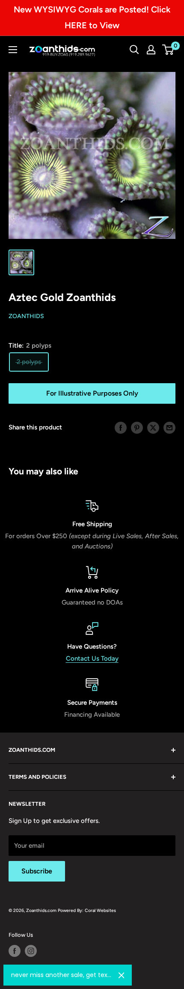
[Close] (122, 975)
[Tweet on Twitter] (153, 427)
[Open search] (134, 49)
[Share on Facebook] (121, 427)
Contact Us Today (92, 658)
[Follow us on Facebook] (15, 951)
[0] (168, 50)
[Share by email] (169, 427)
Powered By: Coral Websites (87, 910)
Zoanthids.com (41, 910)
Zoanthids (26, 316)
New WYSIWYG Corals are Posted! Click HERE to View (92, 17)
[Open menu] (13, 49)
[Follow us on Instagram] (31, 951)
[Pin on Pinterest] (137, 427)
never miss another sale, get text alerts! (61, 975)
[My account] (151, 49)
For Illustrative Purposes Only (92, 393)
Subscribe (36, 871)
